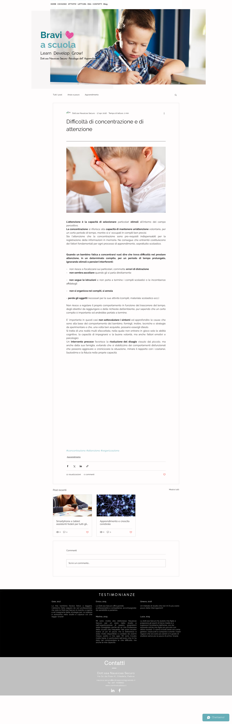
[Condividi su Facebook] (67, 466)
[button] (175, 95)
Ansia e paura (73, 95)
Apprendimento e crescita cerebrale (114, 522)
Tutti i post (57, 95)
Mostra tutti (174, 489)
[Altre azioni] (164, 113)
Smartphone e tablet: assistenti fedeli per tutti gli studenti (71, 522)
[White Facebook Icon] (119, 690)
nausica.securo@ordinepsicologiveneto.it (116, 680)
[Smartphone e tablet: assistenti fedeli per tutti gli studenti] (72, 505)
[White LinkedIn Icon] (112, 690)
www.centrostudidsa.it (116, 685)
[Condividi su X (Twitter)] (74, 466)
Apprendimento (92, 95)
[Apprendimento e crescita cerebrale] (116, 505)
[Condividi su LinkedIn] (80, 466)
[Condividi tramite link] (87, 466)
